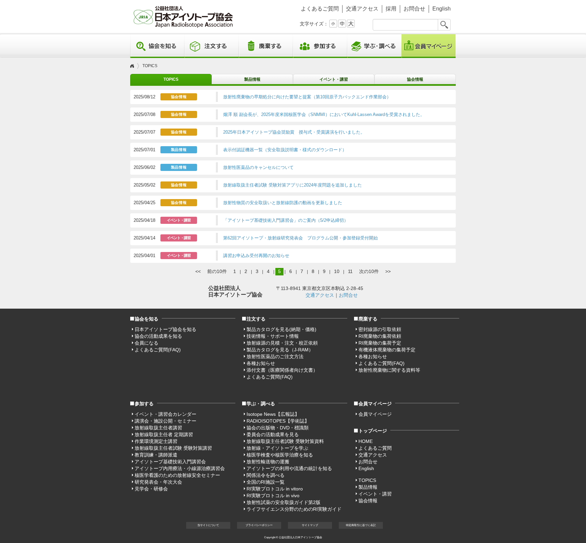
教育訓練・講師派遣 (156, 455)
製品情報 (252, 79)
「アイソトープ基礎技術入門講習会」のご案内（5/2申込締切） (285, 220)
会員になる (146, 343)
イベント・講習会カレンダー (165, 414)
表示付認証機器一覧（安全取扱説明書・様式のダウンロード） (285, 149)
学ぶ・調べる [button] (374, 46)
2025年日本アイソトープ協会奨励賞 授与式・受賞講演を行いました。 (294, 132)
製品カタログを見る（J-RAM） (280, 349)
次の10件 (369, 271)
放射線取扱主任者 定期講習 (164, 434)
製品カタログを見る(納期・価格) (281, 329)
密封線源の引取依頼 (379, 329)
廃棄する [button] (266, 46)
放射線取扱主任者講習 (158, 427)
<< (198, 271)
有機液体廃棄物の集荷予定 (386, 349)
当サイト (208, 525)
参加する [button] (320, 46)
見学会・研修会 (151, 488)
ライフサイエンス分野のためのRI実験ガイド (294, 509)
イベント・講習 (333, 79)
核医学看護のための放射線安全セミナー (177, 475)
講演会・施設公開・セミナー (165, 421)
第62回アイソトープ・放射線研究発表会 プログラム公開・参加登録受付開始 (300, 237)
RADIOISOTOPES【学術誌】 (278, 421)
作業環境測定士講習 (156, 441)
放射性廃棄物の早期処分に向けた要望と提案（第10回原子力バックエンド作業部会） (307, 96)
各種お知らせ (261, 363)
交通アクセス (362, 9)
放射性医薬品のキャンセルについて (258, 167)
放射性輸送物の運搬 (268, 461)
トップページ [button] (372, 430)
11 (350, 271)
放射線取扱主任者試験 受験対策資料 (285, 441)
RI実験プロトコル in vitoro (275, 488)
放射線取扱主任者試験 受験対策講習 (173, 448)
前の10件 (217, 271)
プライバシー (259, 525)
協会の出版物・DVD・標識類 (278, 427)
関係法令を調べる (266, 475)
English (441, 9)
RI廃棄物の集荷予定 (379, 343)
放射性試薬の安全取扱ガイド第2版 (283, 502)
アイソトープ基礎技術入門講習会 (170, 461)
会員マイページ (429, 46)
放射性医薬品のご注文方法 (275, 356)
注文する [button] (211, 46)
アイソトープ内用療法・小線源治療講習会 (180, 468)
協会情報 (415, 79)
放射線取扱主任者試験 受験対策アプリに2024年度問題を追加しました (292, 185)
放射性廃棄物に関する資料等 (389, 370)
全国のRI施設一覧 (266, 482)
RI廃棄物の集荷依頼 (379, 336)
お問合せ (414, 9)
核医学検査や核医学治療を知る (280, 455)
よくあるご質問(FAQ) (158, 349)
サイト (310, 525)
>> (388, 271)
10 (336, 271)
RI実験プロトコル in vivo (273, 495)
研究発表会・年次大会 (158, 482)
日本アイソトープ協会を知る (165, 329)
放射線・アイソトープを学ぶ (277, 448)
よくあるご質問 (320, 9)
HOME (365, 441)
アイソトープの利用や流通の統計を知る (289, 468)
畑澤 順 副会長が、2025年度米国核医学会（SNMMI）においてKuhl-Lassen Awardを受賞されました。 (324, 114)
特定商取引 (361, 525)
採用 (391, 9)
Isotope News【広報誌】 (273, 414)
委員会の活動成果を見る (273, 434)
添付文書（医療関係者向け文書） (282, 370)
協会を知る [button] (157, 46)
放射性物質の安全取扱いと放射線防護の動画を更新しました (282, 202)
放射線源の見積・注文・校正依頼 (282, 343)
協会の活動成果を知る (158, 336)
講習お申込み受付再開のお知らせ (256, 255)
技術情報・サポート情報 (273, 336)
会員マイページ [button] (375, 403)
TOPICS (170, 79)
